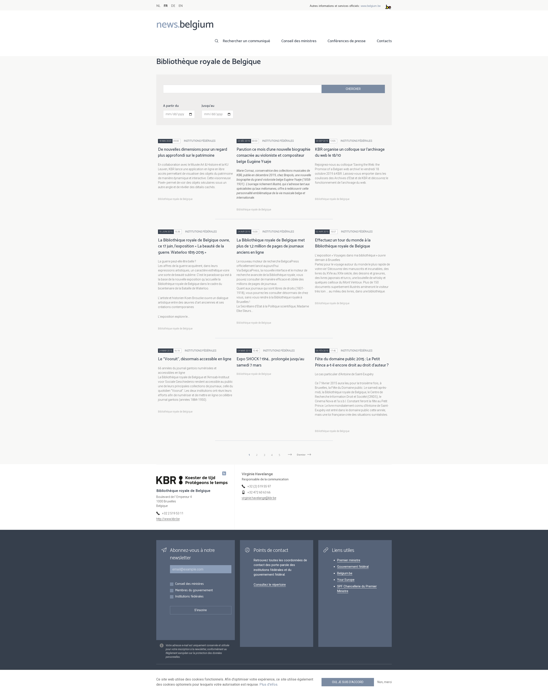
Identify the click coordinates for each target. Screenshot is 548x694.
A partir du (171, 106)
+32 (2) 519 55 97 (259, 486)
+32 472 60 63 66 (259, 492)
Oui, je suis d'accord (347, 682)
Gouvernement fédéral (353, 567)
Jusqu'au (208, 106)
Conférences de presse (347, 41)
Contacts (384, 41)
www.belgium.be (371, 5)
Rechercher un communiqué (246, 41)
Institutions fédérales (189, 596)
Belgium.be (344, 573)
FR (166, 6)
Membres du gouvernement (194, 590)
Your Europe (345, 580)
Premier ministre (348, 560)
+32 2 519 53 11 (172, 513)
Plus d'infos (268, 684)
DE (173, 6)
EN (181, 6)
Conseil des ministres (298, 41)
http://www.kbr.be (168, 519)
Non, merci (384, 682)
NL (158, 6)
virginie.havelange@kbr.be (259, 498)
